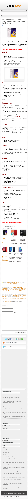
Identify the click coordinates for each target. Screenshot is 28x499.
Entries (5, 449)
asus (13, 282)
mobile (13, 295)
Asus (8, 282)
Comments (6, 452)
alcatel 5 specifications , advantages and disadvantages (16, 299)
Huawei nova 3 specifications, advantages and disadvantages (14, 471)
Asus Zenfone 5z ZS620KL (13, 283)
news (20, 295)
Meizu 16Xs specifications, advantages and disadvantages (14, 408)
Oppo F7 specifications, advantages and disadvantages (13, 462)
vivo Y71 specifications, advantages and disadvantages (13, 464)
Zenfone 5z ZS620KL (20, 296)
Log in (4, 447)
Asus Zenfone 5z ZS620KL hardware (16, 289)
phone (23, 295)
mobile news (16, 295)
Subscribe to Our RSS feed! (11, 342)
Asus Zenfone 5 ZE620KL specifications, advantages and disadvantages (5, 240)
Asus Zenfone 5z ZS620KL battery (16, 284)
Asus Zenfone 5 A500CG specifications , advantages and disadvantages (5, 257)
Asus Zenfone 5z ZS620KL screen (14, 293)
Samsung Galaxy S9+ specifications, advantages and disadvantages (14, 298)
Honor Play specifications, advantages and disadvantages (14, 477)
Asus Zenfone (16, 282)
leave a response (8, 301)
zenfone (6, 296)
